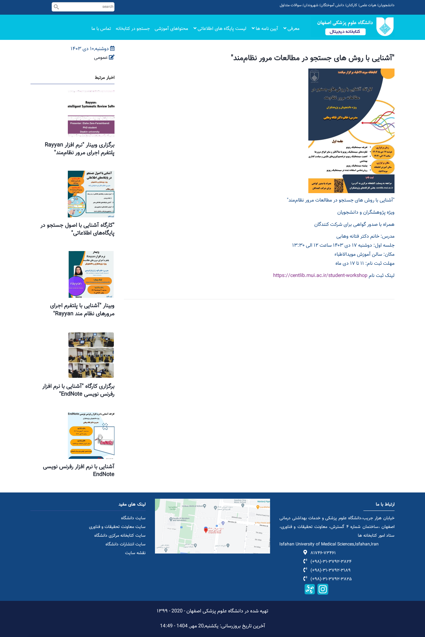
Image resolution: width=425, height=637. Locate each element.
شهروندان (311, 5)
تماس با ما (101, 28)
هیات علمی (367, 5)
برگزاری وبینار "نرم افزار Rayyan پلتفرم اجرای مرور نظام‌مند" (79, 149)
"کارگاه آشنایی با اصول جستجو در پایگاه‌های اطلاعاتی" (77, 229)
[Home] (353, 26)
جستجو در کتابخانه (133, 28)
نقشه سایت (135, 553)
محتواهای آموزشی (171, 28)
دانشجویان (386, 5)
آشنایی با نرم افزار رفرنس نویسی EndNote (78, 471)
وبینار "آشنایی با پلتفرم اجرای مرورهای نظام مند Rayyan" (82, 310)
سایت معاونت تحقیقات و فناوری (117, 527)
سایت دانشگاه (133, 518)
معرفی (293, 28)
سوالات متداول (290, 5)
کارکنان (351, 5)
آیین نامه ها (266, 28)
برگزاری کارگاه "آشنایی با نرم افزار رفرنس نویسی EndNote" (78, 390)
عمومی (101, 58)
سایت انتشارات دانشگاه (125, 544)
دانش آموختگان (332, 5)
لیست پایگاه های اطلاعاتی (221, 28)
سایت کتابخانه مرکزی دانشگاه (120, 535)
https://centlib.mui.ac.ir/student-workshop (320, 276)
